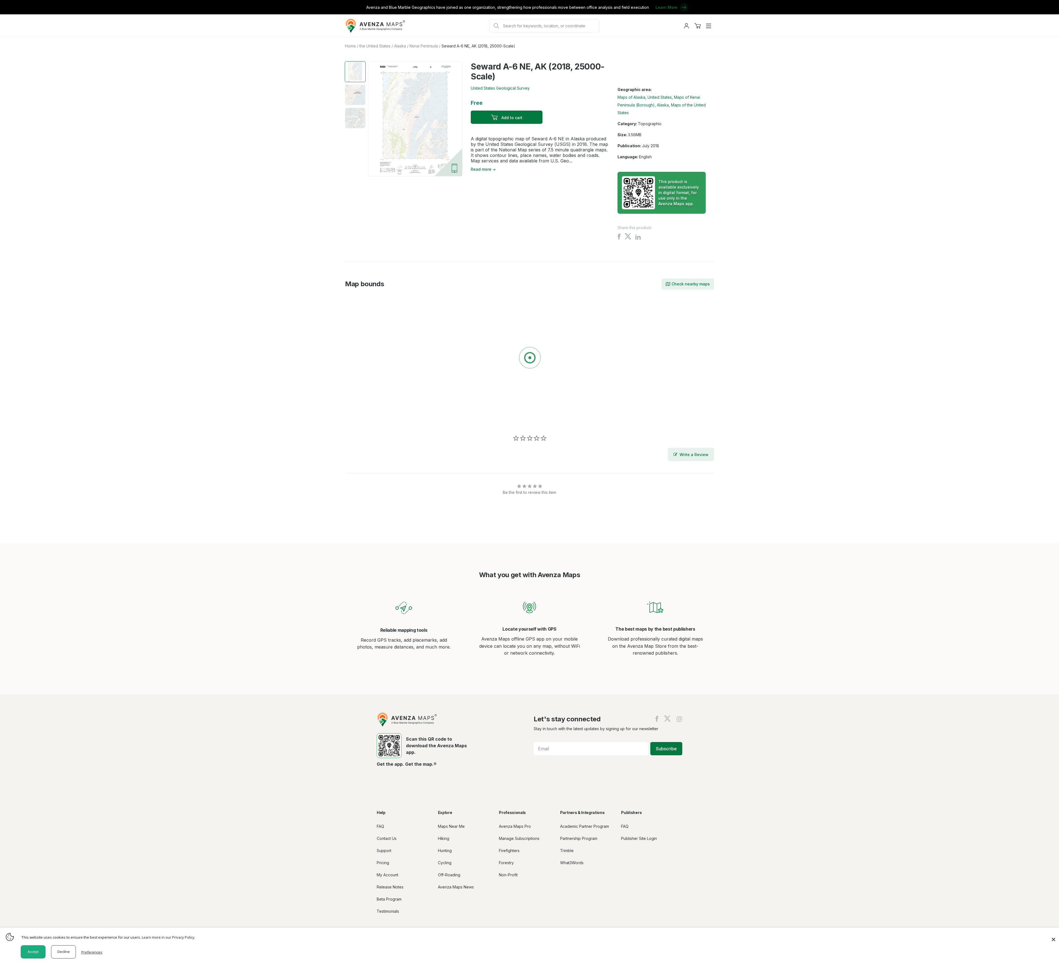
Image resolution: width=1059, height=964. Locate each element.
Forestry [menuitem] (506, 862)
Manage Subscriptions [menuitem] (519, 838)
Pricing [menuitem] (383, 862)
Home (350, 46)
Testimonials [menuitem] (388, 911)
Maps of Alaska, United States (644, 97)
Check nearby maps (691, 284)
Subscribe (666, 748)
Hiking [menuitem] (443, 838)
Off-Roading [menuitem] (449, 874)
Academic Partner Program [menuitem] (584, 826)
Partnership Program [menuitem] (578, 838)
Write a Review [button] (694, 454)
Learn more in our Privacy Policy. (168, 937)
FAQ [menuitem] (380, 826)
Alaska (400, 46)
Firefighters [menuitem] (509, 850)
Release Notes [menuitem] (390, 887)
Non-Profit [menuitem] (508, 874)
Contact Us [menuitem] (387, 838)
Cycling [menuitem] (444, 862)
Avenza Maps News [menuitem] (456, 887)
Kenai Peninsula (424, 46)
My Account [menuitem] (387, 874)
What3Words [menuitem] (572, 862)
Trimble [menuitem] (567, 850)
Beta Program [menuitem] (389, 899)
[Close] (1053, 936)
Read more (481, 169)
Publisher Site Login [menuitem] (639, 838)
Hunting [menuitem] (445, 850)
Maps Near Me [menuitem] (451, 826)
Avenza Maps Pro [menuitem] (515, 826)
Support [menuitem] (384, 850)
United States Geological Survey (500, 88)
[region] (529, 359)
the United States (375, 46)
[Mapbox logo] (359, 419)
